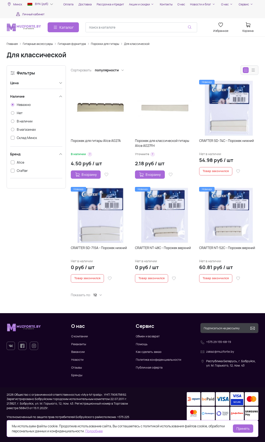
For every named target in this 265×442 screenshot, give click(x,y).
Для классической (136, 44)
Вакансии (78, 352)
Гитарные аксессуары (38, 44)
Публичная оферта (149, 367)
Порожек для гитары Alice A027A (96, 140)
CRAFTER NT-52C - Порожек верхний (227, 248)
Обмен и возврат (148, 336)
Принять (243, 428)
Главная (12, 44)
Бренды (76, 375)
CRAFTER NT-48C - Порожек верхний (163, 248)
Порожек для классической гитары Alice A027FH (162, 143)
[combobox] (141, 27)
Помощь (142, 344)
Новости (77, 360)
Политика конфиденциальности (158, 360)
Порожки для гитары (105, 44)
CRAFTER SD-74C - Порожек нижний (226, 140)
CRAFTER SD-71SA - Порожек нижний (99, 248)
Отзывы (76, 367)
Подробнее (94, 431)
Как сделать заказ (148, 352)
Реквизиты (78, 344)
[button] (90, 154)
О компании (79, 336)
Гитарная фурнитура (72, 44)
